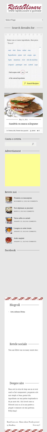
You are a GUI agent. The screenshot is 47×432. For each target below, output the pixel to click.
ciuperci (11, 64)
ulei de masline (32, 60)
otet (25, 64)
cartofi (30, 64)
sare (9, 50)
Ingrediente (12, 55)
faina (19, 50)
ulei (14, 50)
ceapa (30, 55)
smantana (17, 60)
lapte (10, 60)
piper (20, 55)
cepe (36, 64)
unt (25, 55)
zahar (24, 50)
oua (29, 50)
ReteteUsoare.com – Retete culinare (24, 8)
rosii (23, 60)
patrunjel (19, 64)
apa (34, 55)
